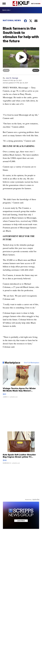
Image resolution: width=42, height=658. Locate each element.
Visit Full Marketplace (31, 362)
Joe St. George (12, 78)
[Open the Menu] (4, 3)
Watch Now (35, 3)
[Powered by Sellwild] (35, 499)
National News (12, 20)
